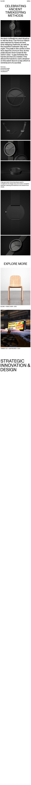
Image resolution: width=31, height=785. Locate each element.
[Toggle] (28, 1)
